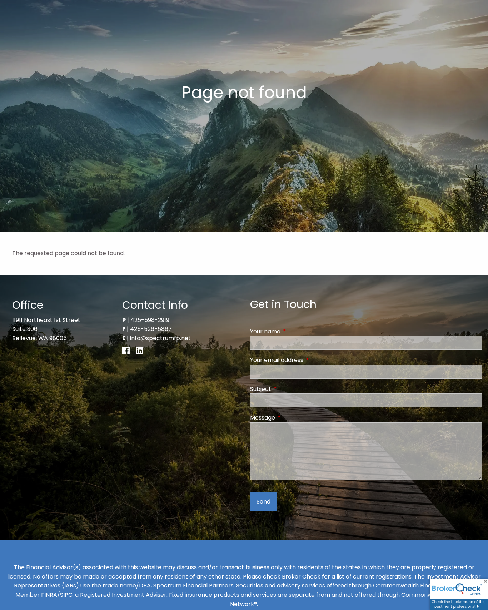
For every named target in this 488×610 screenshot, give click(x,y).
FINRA (49, 595)
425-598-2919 (149, 320)
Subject (289, 389)
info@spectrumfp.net (160, 338)
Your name (294, 331)
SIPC (66, 595)
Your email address (305, 360)
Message (291, 417)
